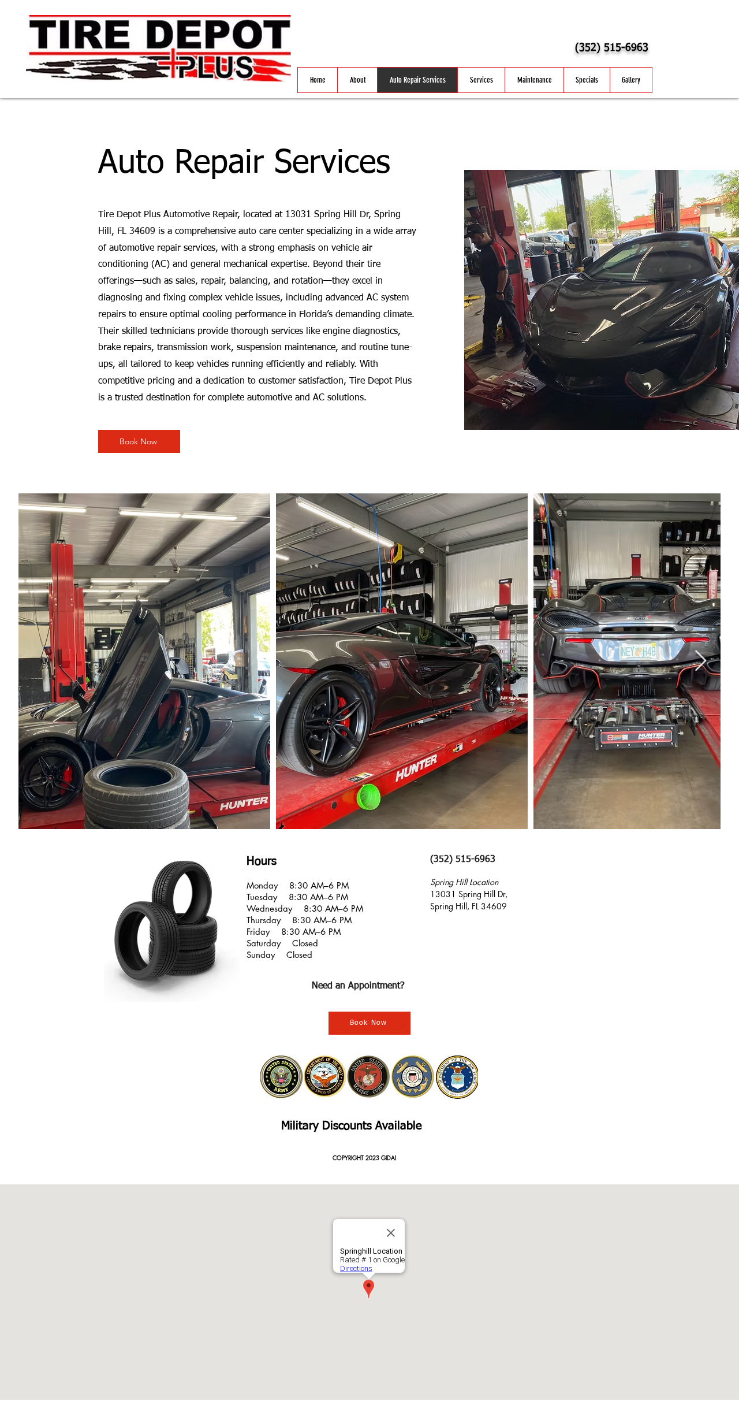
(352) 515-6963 (611, 48)
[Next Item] (700, 661)
